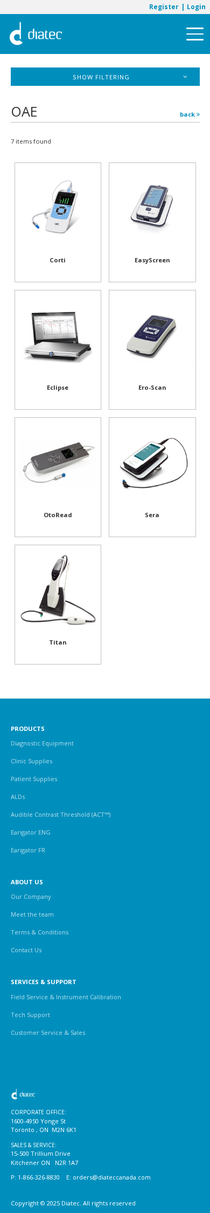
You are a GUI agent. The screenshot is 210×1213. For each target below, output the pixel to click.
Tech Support (30, 1015)
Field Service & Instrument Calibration (66, 997)
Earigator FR (28, 850)
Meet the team (32, 914)
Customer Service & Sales (48, 1032)
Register (163, 6)
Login (196, 6)
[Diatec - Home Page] (36, 34)
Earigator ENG (31, 832)
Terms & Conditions (39, 932)
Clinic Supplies (31, 761)
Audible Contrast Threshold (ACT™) (60, 814)
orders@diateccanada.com (112, 1177)
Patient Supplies (34, 779)
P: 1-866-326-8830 (35, 1177)
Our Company (31, 896)
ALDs (18, 796)
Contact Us (26, 950)
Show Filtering (101, 77)
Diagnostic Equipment (42, 743)
